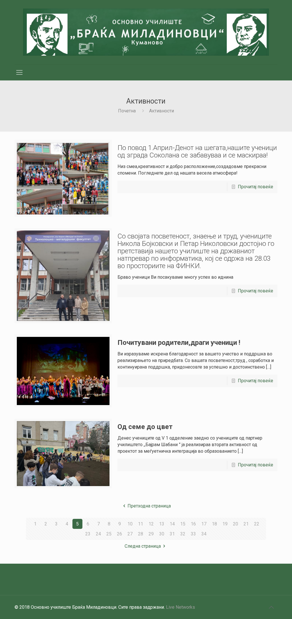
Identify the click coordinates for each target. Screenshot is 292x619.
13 (161, 524)
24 (98, 534)
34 (203, 534)
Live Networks (180, 607)
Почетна (127, 111)
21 (246, 524)
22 (256, 524)
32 (182, 534)
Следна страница (143, 546)
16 (193, 524)
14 (172, 524)
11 (140, 524)
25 (108, 534)
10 (130, 524)
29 (151, 534)
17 (203, 524)
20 (235, 524)
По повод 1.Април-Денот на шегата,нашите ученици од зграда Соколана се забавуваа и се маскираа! (197, 151)
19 (225, 524)
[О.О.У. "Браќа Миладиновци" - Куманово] (146, 32)
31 (172, 534)
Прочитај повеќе (255, 186)
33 (193, 534)
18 (214, 524)
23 (87, 534)
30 (161, 534)
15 (182, 524)
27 (130, 534)
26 (119, 534)
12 (151, 524)
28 (140, 534)
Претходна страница (149, 506)
